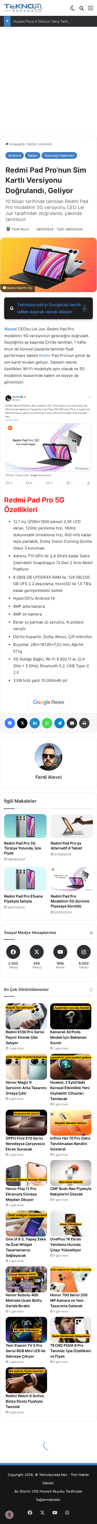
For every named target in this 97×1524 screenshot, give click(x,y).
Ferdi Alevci (20, 229)
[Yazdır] (84, 723)
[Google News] (49, 702)
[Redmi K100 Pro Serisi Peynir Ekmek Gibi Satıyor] (26, 1016)
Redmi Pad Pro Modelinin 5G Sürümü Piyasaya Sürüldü (70, 901)
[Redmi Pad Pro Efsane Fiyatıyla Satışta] (25, 879)
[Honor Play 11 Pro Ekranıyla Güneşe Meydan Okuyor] (26, 1173)
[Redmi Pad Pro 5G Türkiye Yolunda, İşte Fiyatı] (25, 826)
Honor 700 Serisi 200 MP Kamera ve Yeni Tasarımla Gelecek (68, 1300)
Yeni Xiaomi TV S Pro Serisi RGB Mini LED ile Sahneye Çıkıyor (25, 1350)
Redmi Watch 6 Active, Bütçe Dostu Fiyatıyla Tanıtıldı (25, 1401)
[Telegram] (59, 723)
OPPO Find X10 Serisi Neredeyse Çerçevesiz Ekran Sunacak (25, 1143)
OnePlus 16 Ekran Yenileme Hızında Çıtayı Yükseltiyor (65, 1244)
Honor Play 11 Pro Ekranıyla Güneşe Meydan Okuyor (21, 1194)
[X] (22, 723)
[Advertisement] (48, 83)
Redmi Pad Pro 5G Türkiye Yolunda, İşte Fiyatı (22, 848)
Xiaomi (10, 328)
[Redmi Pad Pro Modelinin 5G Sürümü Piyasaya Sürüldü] (72, 879)
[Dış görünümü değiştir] (72, 10)
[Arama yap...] (81, 10)
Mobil (31, 144)
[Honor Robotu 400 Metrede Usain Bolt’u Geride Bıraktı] (26, 1279)
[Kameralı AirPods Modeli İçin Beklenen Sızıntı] (71, 1016)
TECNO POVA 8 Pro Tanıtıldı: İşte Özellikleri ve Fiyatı (70, 1350)
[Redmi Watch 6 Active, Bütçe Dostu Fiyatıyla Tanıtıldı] (26, 1380)
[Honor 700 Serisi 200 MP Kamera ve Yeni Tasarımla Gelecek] (71, 1279)
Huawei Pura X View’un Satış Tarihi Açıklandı (48, 21)
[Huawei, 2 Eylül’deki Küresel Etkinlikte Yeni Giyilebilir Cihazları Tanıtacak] (71, 1067)
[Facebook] (10, 723)
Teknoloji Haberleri (59, 155)
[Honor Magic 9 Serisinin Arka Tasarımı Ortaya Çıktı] (26, 1067)
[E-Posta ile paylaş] (72, 723)
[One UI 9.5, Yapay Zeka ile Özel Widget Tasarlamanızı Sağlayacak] (26, 1224)
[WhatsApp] (47, 723)
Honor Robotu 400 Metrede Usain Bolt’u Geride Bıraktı (24, 1300)
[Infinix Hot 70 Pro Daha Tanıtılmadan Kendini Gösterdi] (71, 1123)
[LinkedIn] (34, 723)
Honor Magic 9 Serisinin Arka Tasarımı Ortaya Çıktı (26, 1087)
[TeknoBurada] (23, 8)
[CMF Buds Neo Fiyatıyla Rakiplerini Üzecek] (71, 1173)
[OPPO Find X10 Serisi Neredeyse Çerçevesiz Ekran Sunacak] (26, 1123)
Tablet (33, 155)
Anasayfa (16, 144)
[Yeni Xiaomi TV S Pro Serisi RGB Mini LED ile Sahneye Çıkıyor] (26, 1330)
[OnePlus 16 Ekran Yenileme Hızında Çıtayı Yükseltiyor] (71, 1224)
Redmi (45, 355)
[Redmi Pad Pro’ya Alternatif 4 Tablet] (72, 826)
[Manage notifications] (9, 1514)
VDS (35, 1491)
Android (45, 144)
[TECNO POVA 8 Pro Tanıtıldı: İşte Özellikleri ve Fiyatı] (71, 1330)
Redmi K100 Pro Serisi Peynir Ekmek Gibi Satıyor (25, 1037)
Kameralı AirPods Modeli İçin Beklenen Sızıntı (68, 1037)
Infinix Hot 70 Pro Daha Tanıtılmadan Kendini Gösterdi (70, 1143)
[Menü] (90, 10)
